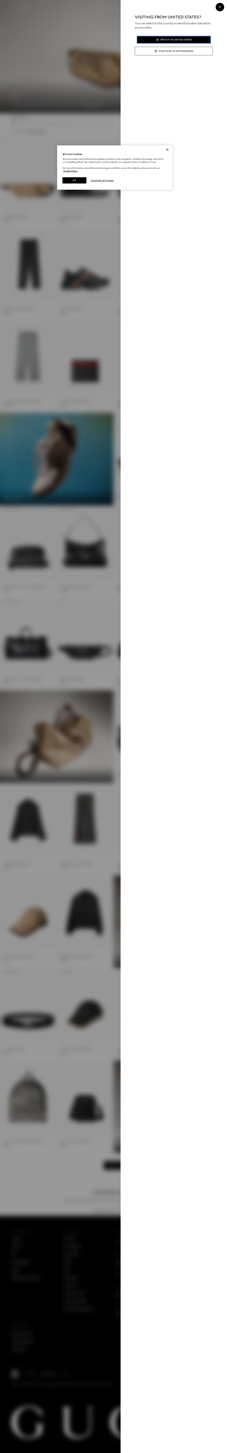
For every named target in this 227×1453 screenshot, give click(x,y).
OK (74, 180)
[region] (114, 167)
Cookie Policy (70, 171)
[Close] (220, 7)
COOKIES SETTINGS (102, 180)
